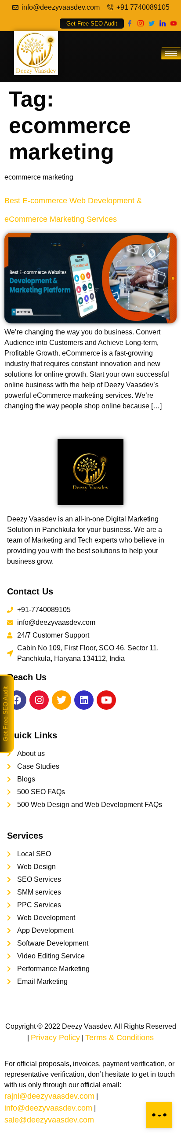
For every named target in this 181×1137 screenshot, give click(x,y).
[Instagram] (140, 22)
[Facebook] (129, 22)
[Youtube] (173, 22)
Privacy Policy (55, 1037)
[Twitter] (151, 22)
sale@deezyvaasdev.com (49, 1119)
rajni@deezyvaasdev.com (49, 1096)
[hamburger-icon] (171, 53)
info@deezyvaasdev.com (48, 1108)
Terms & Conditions (119, 1037)
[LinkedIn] (162, 22)
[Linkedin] (84, 700)
